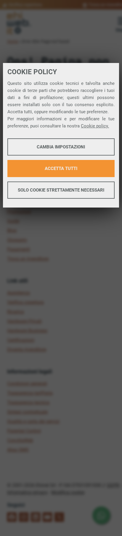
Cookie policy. (95, 126)
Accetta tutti (61, 168)
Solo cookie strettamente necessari (61, 190)
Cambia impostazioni (61, 147)
